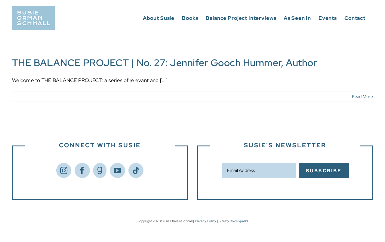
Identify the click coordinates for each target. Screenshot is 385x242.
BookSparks (239, 221)
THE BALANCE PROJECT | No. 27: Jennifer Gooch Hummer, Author (164, 62)
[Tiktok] (135, 170)
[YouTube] (117, 170)
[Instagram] (63, 170)
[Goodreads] (99, 170)
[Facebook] (82, 170)
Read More (362, 96)
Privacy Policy (206, 221)
